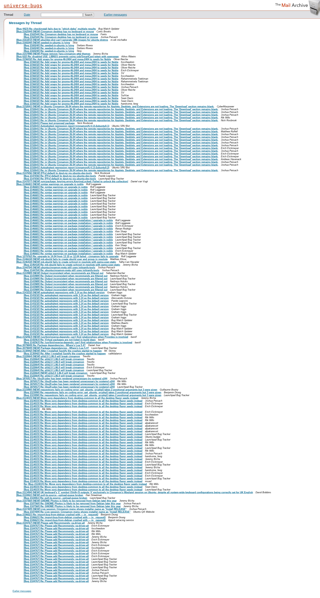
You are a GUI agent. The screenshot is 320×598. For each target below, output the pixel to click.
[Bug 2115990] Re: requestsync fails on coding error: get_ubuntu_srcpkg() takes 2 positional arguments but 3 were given (92, 392)
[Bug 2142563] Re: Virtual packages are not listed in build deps (60, 339)
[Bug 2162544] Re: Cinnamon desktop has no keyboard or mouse (61, 34)
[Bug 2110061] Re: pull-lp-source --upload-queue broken (55, 498)
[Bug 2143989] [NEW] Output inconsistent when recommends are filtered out (59, 273)
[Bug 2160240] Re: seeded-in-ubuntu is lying (49, 45)
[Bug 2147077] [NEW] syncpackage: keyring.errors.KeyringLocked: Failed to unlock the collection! (72, 181)
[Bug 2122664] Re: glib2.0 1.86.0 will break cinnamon (54, 359)
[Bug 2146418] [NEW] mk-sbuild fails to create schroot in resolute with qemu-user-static (66, 262)
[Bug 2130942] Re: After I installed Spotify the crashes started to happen (65, 353)
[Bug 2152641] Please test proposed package (49, 123)
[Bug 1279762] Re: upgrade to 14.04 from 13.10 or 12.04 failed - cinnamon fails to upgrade (67, 256)
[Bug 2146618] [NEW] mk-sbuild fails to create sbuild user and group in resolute (62, 259)
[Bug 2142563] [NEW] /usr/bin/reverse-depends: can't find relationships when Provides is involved (72, 337)
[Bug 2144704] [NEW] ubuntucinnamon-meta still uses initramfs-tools (55, 267)
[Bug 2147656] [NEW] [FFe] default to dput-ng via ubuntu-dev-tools (54, 173)
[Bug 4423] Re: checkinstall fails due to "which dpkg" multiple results (56, 28)
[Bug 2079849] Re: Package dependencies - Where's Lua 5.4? (51, 345)
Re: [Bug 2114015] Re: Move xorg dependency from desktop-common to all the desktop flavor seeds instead (85, 484)
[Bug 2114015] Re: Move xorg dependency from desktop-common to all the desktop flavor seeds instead (83, 400)
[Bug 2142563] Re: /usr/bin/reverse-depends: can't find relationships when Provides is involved (78, 342)
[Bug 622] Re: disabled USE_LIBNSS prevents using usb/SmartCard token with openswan (67, 56)
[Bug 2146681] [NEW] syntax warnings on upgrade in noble (50, 184)
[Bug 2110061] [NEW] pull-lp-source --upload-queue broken (49, 495)
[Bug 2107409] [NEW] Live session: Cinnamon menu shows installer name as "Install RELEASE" (71, 509)
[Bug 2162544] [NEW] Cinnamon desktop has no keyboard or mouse (55, 31)
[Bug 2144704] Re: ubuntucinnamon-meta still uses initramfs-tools (61, 270)
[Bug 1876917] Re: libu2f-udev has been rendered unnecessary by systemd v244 (61, 378)
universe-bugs (23, 5)
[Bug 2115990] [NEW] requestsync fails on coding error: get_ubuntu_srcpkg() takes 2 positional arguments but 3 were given (86, 389)
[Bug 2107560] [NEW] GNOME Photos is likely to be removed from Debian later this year (66, 500)
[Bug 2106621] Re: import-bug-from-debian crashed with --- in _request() (57, 514)
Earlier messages (115, 14)
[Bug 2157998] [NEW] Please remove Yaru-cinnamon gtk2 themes (53, 53)
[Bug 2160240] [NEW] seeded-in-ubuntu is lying (43, 42)
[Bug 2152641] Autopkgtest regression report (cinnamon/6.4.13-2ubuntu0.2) (66, 167)
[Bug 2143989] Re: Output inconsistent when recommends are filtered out (65, 275)
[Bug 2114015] (31, 409)
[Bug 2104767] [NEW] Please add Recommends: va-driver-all (50, 523)
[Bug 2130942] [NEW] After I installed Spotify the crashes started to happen (59, 350)
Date (27, 14)
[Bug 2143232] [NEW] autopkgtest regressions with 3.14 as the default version (60, 292)
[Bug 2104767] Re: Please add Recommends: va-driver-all (56, 525)
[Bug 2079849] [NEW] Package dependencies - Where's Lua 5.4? (52, 348)
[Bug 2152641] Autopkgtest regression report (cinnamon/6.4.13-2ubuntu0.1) (66, 126)
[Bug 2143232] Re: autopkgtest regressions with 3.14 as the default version (66, 295)
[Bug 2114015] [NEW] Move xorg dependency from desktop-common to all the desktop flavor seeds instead (77, 398)
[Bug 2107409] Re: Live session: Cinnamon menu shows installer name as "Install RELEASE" (77, 511)
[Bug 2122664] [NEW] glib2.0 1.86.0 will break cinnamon (48, 356)
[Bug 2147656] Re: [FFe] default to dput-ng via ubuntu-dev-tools (60, 176)
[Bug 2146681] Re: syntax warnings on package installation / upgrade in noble (68, 220)
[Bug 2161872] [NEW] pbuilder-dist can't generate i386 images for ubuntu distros (62, 39)
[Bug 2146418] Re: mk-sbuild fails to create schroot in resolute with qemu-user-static (72, 264)
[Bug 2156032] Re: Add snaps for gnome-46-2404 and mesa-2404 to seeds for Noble (63, 59)
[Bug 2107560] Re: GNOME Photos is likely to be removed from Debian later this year (72, 503)
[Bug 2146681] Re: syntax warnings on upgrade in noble (56, 187)
